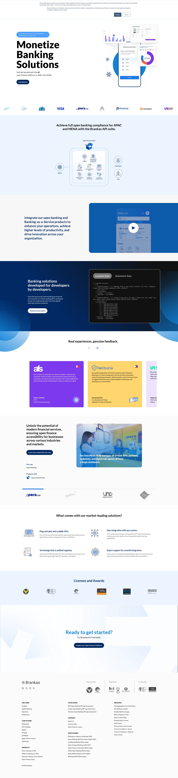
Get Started (23, 82)
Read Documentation (37, 311)
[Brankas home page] (31, 682)
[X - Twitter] (34, 688)
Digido (24, 730)
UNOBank (25, 735)
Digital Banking (27, 709)
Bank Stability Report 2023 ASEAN (79, 753)
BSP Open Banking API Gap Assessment (80, 706)
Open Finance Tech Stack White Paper (80, 748)
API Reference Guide (121, 709)
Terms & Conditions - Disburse (123, 732)
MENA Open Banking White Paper (79, 751)
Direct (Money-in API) (29, 751)
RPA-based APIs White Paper (77, 756)
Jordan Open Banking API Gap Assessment (81, 709)
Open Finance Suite (28, 759)
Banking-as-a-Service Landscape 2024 (80, 736)
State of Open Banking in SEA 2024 (79, 745)
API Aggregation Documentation (124, 706)
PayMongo (25, 741)
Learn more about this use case (39, 452)
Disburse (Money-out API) (30, 753)
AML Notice (118, 723)
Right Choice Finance (29, 738)
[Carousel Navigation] (93, 348)
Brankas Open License (121, 720)
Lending (24, 706)
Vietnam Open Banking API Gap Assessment (82, 712)
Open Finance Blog (120, 717)
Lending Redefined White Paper (78, 742)
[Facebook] (26, 688)
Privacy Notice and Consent (123, 726)
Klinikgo (24, 733)
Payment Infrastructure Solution (32, 756)
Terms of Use (118, 735)
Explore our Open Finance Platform (89, 645)
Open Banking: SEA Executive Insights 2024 (82, 739)
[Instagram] (30, 688)
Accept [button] (118, 15)
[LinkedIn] (23, 688)
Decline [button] (126, 15)
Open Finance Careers (75, 727)
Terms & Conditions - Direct (123, 729)
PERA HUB (25, 724)
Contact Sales (72, 724)
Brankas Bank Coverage (121, 712)
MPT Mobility (26, 727)
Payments (25, 712)
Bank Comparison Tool (121, 714)
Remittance (26, 714)
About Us (71, 721)
